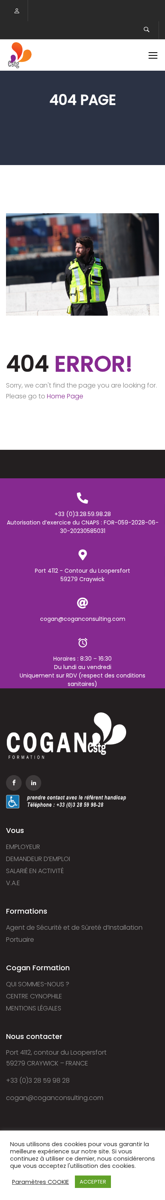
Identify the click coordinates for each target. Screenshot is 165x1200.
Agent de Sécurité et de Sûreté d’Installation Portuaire (74, 933)
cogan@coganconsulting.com (54, 1097)
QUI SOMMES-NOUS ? (37, 984)
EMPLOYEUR (23, 846)
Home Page (65, 396)
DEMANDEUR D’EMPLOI (38, 858)
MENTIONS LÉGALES (33, 1008)
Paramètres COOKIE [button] (40, 1182)
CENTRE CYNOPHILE (34, 996)
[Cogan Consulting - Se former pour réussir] (19, 55)
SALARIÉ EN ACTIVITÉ (35, 871)
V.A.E (13, 883)
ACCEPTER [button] (93, 1182)
